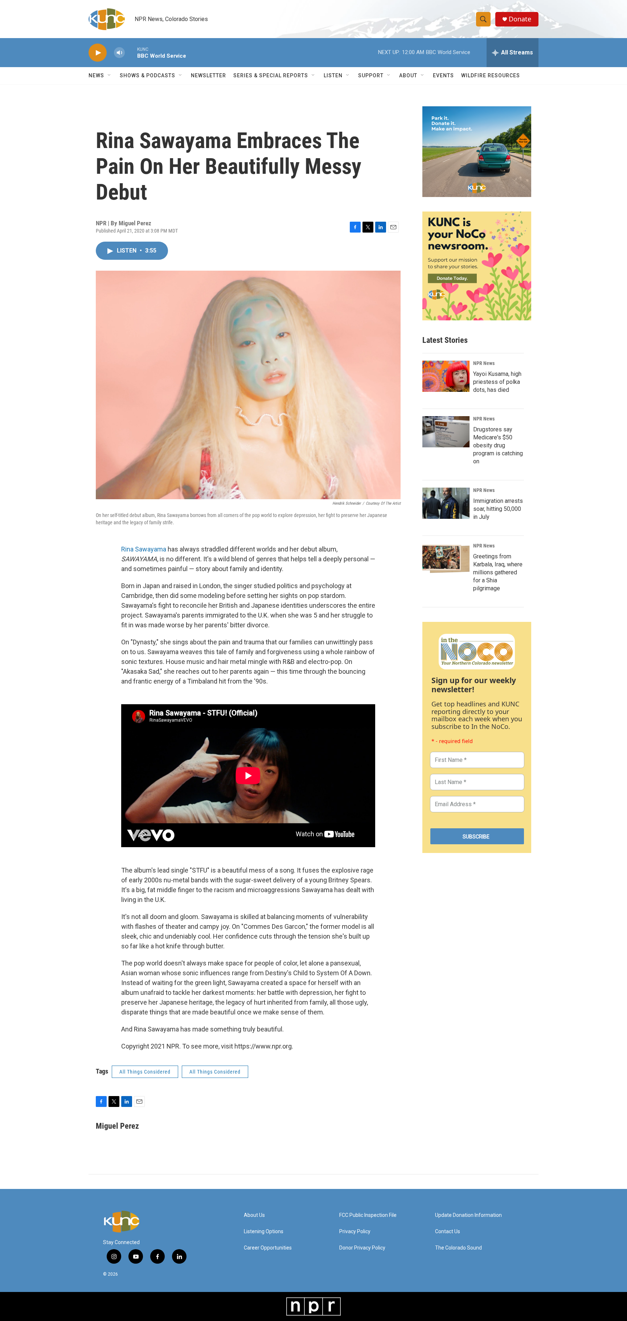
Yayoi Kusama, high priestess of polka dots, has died (497, 381)
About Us (254, 1215)
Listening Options (263, 1231)
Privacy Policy (354, 1231)
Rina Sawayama (143, 549)
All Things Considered (145, 1072)
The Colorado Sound (458, 1248)
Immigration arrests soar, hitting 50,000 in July (498, 508)
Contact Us (447, 1231)
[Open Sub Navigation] (109, 75)
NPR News (484, 363)
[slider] (131, 52)
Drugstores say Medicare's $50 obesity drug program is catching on (498, 445)
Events (443, 75)
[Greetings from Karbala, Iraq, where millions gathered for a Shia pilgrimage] (446, 558)
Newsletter (208, 75)
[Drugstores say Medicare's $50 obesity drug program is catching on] (446, 431)
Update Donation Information (468, 1215)
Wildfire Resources (490, 75)
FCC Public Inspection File (368, 1215)
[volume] (119, 53)
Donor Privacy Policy (362, 1248)
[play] (97, 53)
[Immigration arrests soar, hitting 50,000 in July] (446, 503)
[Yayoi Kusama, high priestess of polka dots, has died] (446, 376)
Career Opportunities (268, 1248)
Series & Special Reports (270, 75)
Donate (520, 19)
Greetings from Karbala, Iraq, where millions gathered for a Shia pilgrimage (497, 572)
